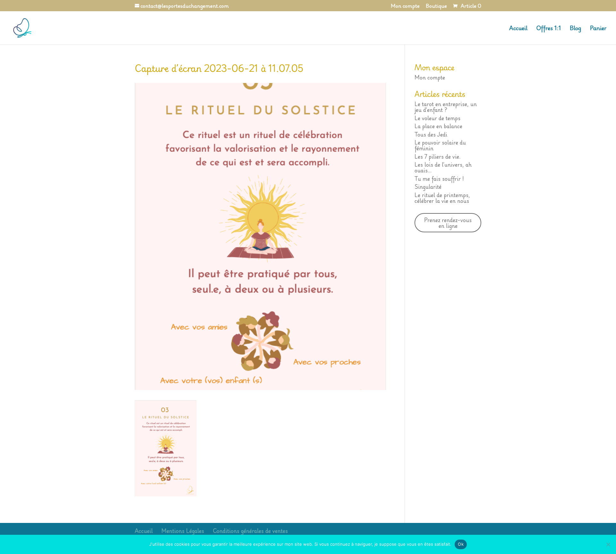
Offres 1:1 (548, 29)
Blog (575, 29)
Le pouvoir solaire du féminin (440, 145)
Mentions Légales (182, 530)
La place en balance (438, 126)
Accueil (518, 29)
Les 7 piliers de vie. (437, 156)
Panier (598, 29)
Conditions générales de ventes (250, 530)
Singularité (428, 186)
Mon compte (405, 7)
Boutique (436, 7)
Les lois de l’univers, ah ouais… (443, 167)
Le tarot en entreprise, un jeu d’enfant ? (446, 107)
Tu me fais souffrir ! (439, 178)
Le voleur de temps (437, 118)
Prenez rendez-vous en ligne (448, 223)
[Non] (608, 544)
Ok (461, 544)
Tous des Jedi (431, 134)
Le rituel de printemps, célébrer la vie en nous (442, 198)
